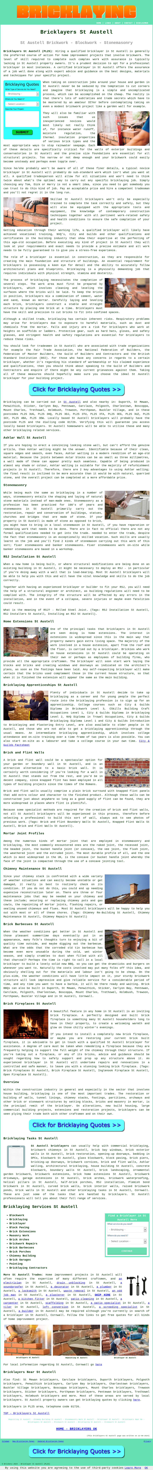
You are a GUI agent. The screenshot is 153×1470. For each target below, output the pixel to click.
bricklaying (39, 280)
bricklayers (94, 199)
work (146, 246)
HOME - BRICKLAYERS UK (76, 1429)
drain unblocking (71, 1282)
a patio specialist (106, 1303)
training (45, 234)
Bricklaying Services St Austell (40, 1207)
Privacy (147, 1441)
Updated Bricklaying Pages (51, 1441)
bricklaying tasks (92, 1190)
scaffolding (54, 1303)
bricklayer (95, 51)
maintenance (12, 896)
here (98, 1364)
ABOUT (118, 23)
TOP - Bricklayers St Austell (26, 1413)
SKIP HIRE (102, 1294)
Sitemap (5, 1441)
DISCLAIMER (142, 23)
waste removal (74, 1290)
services (98, 1198)
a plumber (104, 1286)
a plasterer (55, 1294)
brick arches (93, 1178)
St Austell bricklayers (50, 1145)
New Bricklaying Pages (23, 1441)
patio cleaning (82, 1298)
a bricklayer (13, 1315)
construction (140, 211)
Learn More (133, 1467)
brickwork (118, 157)
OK (146, 1467)
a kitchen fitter (31, 1298)
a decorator (60, 1286)
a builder (26, 1311)
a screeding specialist (118, 1307)
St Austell (72, 402)
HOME (98, 23)
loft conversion (55, 1307)
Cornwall (141, 1190)
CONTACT (128, 23)
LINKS (108, 23)
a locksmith (27, 1290)
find (16, 1379)
